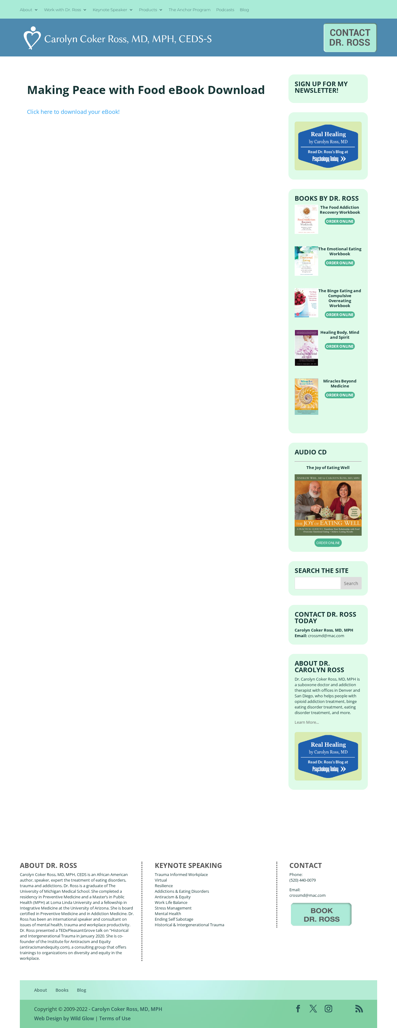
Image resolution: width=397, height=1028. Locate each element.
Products (148, 10)
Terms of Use (115, 1018)
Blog (244, 10)
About (26, 10)
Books (62, 990)
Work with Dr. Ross (62, 10)
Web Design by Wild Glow (64, 1018)
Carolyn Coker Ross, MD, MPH (126, 1009)
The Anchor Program (190, 10)
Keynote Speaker (110, 10)
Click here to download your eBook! (73, 111)
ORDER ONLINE (340, 221)
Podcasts (225, 10)
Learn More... (307, 722)
